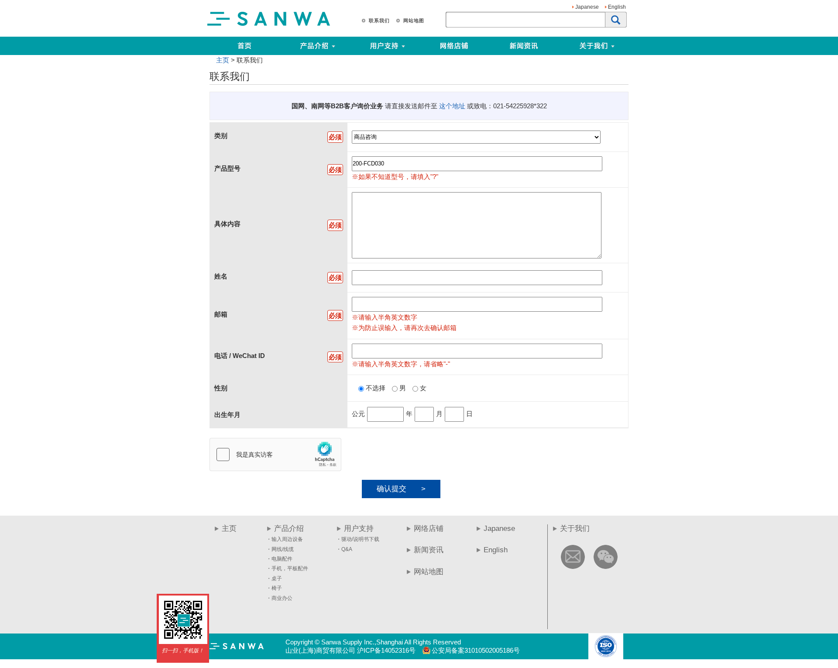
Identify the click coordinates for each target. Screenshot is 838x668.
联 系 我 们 (379, 20)
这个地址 (452, 106)
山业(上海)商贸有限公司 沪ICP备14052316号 (350, 650)
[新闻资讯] (524, 46)
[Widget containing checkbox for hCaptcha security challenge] (275, 454)
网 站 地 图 (413, 20)
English (617, 7)
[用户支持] (418, 46)
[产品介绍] (314, 46)
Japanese (587, 7)
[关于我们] (627, 46)
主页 (222, 60)
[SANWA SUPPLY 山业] (268, 25)
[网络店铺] (454, 46)
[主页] (244, 46)
